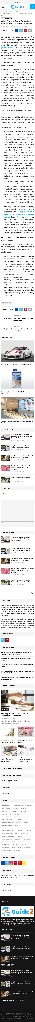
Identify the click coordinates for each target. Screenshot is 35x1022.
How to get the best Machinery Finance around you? (7, 759)
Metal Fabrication (7, 833)
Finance (18, 822)
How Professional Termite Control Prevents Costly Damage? (22, 456)
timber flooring (6, 850)
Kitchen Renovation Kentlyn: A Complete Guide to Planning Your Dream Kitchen (21, 436)
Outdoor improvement (8, 836)
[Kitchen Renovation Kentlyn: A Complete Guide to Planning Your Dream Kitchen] (5, 437)
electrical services (7, 819)
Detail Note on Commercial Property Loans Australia (25, 759)
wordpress (17, 850)
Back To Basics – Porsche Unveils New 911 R (16, 365)
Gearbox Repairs (6, 303)
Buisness (15, 808)
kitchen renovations (8, 830)
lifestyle (28, 830)
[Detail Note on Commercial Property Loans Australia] (26, 750)
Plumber (13, 842)
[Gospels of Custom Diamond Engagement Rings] (26, 732)
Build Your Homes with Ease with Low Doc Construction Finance (8, 740)
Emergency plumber (7, 822)
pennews (17, 839)
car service (23, 811)
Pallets (20, 836)
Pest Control (26, 839)
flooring (25, 822)
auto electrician (18, 805)
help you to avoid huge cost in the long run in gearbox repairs (19, 214)
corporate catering (19, 814)
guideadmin (6, 26)
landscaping (20, 830)
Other (9, 18)
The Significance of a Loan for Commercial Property (14, 714)
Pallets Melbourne (7, 839)
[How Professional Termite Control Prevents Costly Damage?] (5, 458)
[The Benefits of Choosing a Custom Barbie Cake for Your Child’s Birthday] (5, 468)
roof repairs (15, 844)
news (16, 833)
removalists (5, 844)
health (17, 825)
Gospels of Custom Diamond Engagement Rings (25, 740)
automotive (29, 805)
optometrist (24, 833)
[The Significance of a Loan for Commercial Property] (17, 700)
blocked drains (6, 808)
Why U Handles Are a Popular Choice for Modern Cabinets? (20, 446)
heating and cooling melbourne (10, 828)
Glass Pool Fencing (7, 825)
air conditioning (6, 805)
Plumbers (21, 842)
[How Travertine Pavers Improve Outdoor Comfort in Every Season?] (5, 479)
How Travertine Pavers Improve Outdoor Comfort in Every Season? (22, 478)
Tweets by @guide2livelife (9, 781)
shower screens (16, 847)
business (23, 808)
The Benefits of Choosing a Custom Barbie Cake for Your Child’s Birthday (22, 467)
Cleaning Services (6, 814)
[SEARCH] (32, 593)
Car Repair (15, 811)
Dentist (26, 817)
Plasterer (5, 842)
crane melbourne (6, 817)
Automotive (4, 18)
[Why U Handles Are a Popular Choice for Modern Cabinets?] (5, 448)
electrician (18, 819)
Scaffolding (25, 844)
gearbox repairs (7, 48)
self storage (5, 847)
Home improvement (27, 828)
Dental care (17, 817)
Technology (27, 847)
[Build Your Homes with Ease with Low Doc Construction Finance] (9, 732)
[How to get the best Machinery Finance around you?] (9, 750)
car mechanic (5, 811)
